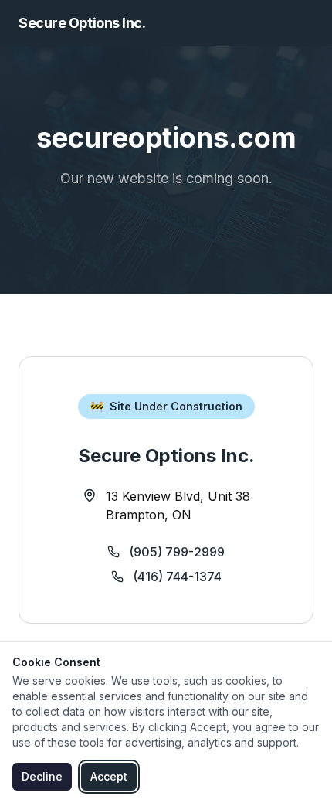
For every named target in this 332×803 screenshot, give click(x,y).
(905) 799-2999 (177, 552)
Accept (108, 776)
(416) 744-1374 (177, 576)
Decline (42, 776)
